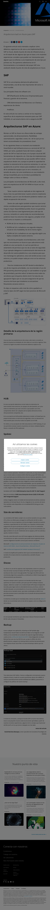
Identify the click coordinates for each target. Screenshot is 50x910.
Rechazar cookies (25, 462)
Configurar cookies (25, 466)
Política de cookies (28, 454)
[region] (25, 455)
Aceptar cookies (25, 460)
